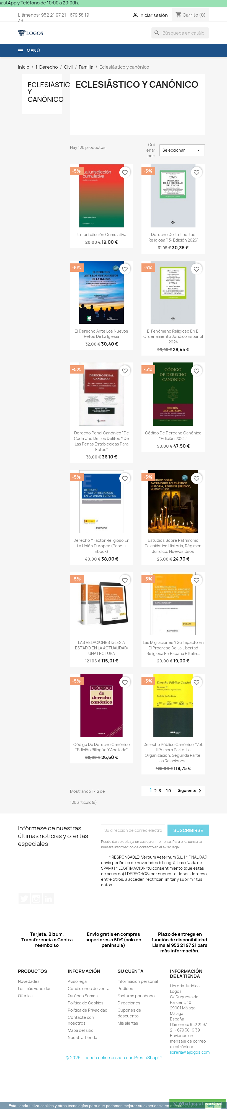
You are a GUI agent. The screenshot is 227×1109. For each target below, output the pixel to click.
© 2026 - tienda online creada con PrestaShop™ (114, 1058)
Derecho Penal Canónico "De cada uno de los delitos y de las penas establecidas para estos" (101, 441)
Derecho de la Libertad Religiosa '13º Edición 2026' (173, 237)
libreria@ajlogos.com (190, 1052)
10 (168, 790)
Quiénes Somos (83, 995)
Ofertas (25, 995)
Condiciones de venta (88, 988)
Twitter (24, 898)
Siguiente (190, 790)
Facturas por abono (136, 995)
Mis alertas (128, 1023)
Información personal (138, 981)
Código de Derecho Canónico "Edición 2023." (173, 435)
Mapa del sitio (81, 1030)
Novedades (29, 981)
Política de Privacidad (87, 1010)
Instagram (36, 898)
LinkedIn (48, 898)
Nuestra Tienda (82, 1037)
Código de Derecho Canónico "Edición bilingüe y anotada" (101, 747)
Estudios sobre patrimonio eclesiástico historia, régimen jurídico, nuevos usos (173, 546)
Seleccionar (182, 150)
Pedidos (125, 988)
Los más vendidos (34, 988)
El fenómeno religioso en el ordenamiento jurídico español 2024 (173, 336)
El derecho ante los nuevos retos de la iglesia (101, 333)
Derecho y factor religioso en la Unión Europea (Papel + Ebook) (101, 546)
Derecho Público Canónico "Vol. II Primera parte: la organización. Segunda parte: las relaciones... (173, 752)
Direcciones (129, 1003)
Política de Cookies (86, 1003)
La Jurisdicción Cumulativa (101, 234)
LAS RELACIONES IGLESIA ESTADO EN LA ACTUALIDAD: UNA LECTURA (101, 648)
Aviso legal (77, 981)
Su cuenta (130, 971)
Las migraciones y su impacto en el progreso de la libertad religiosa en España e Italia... (173, 648)
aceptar (213, 1105)
